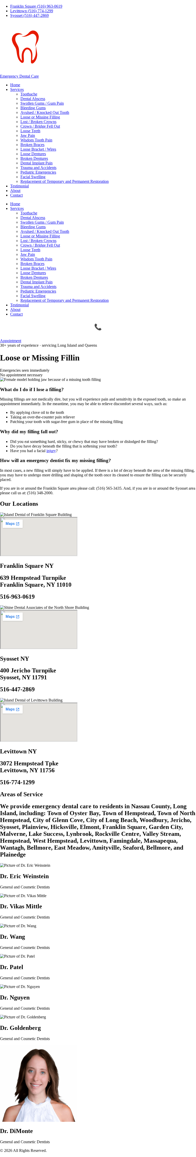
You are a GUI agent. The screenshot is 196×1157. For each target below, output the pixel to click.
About (15, 190)
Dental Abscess (32, 99)
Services (17, 89)
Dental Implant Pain (36, 163)
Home (15, 85)
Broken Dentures (34, 158)
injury (51, 451)
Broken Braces (32, 144)
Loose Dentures (33, 154)
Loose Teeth (30, 131)
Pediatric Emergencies (38, 172)
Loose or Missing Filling (40, 117)
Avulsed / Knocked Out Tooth (44, 112)
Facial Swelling (32, 177)
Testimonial (19, 186)
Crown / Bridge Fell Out (40, 126)
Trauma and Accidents (38, 167)
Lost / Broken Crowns (38, 121)
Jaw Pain (27, 135)
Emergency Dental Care (19, 76)
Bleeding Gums (33, 108)
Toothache (28, 94)
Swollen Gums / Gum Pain (42, 103)
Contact (16, 195)
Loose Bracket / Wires (38, 149)
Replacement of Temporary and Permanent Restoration (64, 181)
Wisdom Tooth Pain (36, 140)
